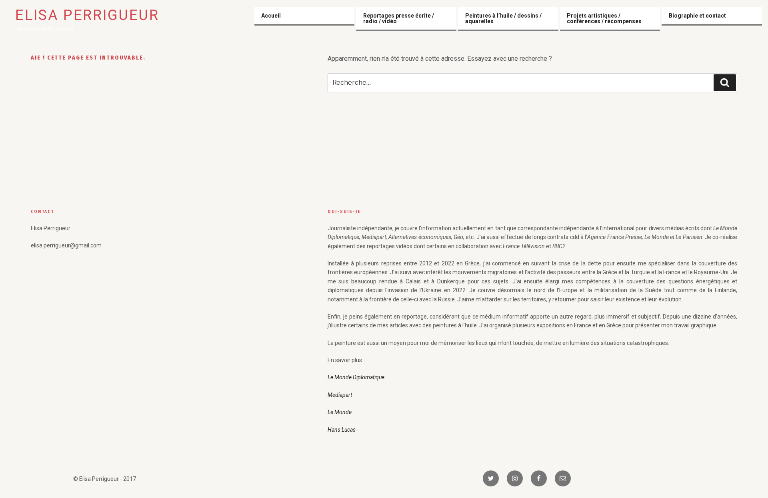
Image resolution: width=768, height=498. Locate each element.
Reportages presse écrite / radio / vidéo (398, 18)
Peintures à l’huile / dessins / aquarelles (503, 18)
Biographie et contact (697, 15)
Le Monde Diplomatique (356, 377)
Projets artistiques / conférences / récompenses (604, 18)
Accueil (271, 15)
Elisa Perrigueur (87, 15)
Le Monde (340, 412)
